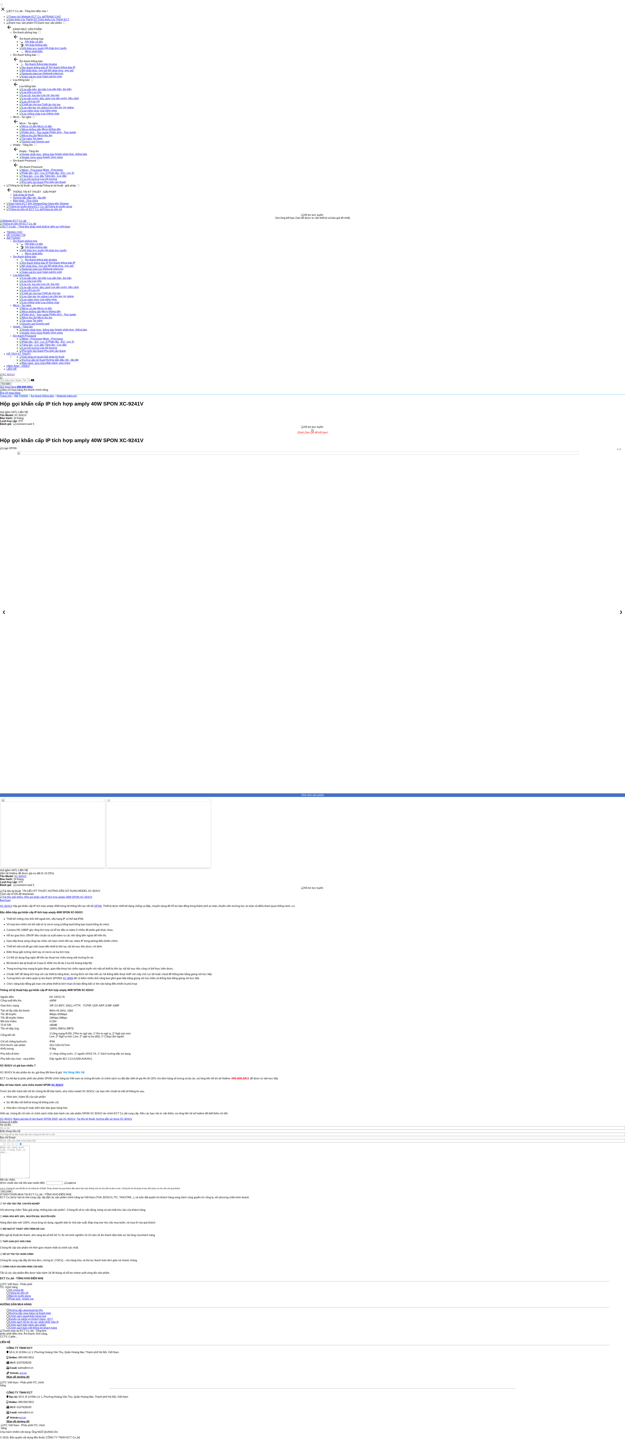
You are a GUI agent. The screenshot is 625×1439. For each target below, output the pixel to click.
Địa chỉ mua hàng (10, 392)
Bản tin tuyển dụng (20, 1296)
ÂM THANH (13, 238)
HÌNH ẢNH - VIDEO (18, 366)
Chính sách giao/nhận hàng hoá (27, 1316)
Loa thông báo (21, 80)
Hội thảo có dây (34, 41)
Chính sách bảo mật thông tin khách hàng (33, 1327)
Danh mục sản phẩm (50, 22)
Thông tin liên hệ (52, 209)
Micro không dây (51, 129)
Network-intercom (53, 73)
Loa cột (35, 101)
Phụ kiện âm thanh (55, 182)
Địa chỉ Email (7, 1137)
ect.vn (23, 1373)
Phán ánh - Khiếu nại (21, 1298)
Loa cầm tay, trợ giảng (61, 107)
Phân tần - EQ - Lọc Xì (61, 173)
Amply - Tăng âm (23, 144)
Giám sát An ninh (52, 76)
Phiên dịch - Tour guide (62, 132)
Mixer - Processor (53, 170)
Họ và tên (5, 1124)
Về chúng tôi (16, 1290)
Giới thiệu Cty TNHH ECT (54, 19)
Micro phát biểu (34, 51)
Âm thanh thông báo (24, 55)
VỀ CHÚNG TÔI (16, 235)
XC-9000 (68, 978)
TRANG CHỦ (53, 16)
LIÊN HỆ (12, 369)
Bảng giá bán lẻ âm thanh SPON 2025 (35, 1119)
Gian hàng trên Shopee (55, 203)
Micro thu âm (44, 135)
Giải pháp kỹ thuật (23, 194)
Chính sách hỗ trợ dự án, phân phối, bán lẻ (34, 1322)
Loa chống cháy (50, 113)
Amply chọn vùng (53, 157)
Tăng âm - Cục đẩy (56, 176)
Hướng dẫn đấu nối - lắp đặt (29, 197)
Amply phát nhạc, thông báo (71, 154)
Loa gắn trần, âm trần (59, 89)
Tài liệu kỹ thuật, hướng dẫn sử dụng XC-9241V (104, 1119)
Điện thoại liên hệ (10, 1131)
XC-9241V (20, 876)
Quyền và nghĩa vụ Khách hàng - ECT (31, 1319)
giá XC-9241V (67, 1119)
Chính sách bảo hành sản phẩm (27, 1325)
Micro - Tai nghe (22, 117)
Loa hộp (37, 92)
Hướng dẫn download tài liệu (26, 1310)
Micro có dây (44, 126)
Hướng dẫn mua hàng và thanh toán (30, 1313)
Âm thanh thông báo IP (62, 67)
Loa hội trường (48, 179)
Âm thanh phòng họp (25, 32)
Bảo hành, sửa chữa (58, 363)
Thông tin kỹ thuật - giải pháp (59, 185)
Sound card (42, 141)
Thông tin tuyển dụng (60, 206)
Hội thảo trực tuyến (56, 48)
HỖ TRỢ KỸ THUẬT (19, 354)
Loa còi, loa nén (50, 95)
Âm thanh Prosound (24, 160)
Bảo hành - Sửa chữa (25, 200)
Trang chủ (6, 395)
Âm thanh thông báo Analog (41, 64)
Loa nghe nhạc (48, 110)
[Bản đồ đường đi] (18, 1377)
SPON (98, 906)
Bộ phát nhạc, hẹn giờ (61, 70)
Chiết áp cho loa (51, 104)
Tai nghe (37, 138)
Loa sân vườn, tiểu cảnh (65, 98)
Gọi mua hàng (16, 387)
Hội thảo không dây (36, 45)
